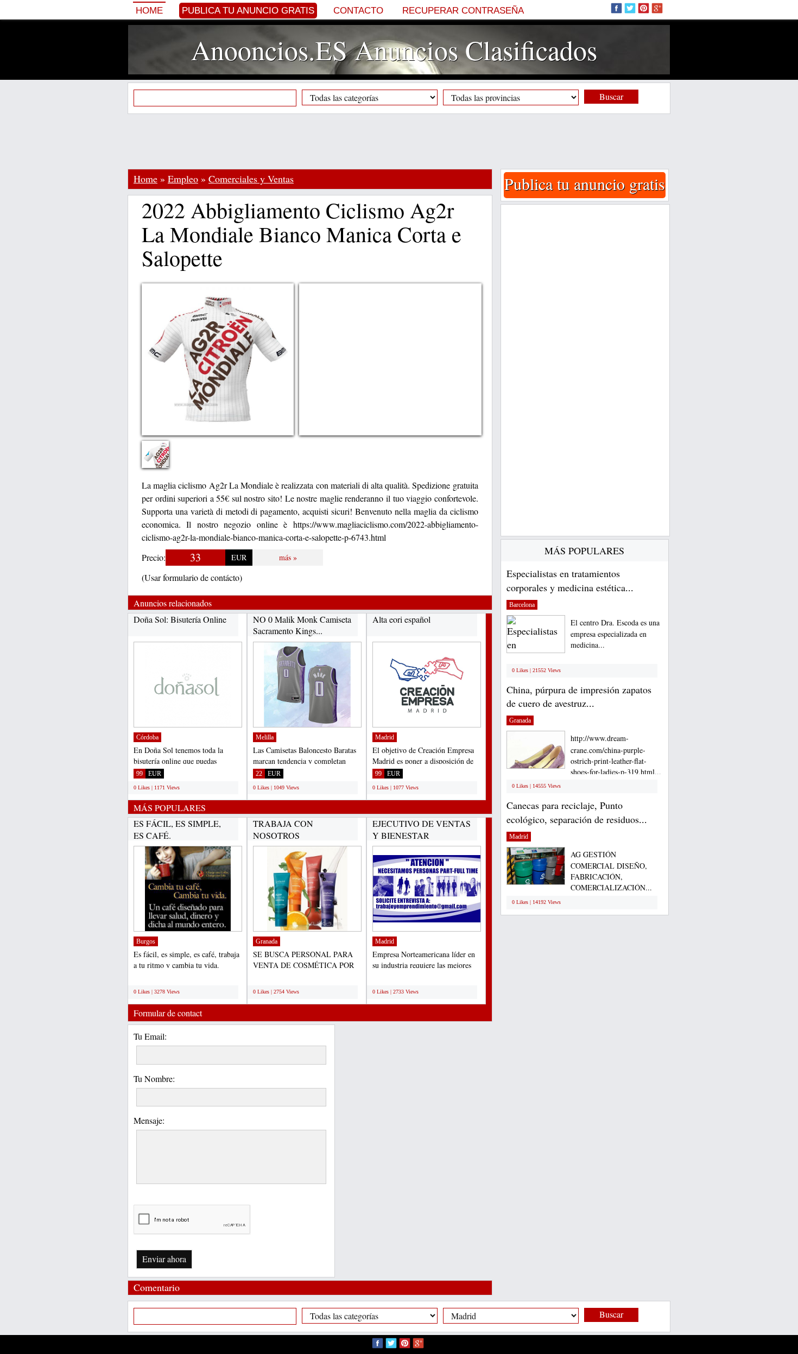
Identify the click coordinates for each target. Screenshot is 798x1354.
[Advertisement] (399, 141)
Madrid (384, 737)
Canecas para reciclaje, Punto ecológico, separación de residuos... (576, 812)
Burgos (145, 941)
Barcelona (522, 605)
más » (288, 557)
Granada (266, 941)
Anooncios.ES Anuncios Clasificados (394, 49)
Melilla (265, 737)
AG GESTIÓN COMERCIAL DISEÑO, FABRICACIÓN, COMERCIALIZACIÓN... (611, 871)
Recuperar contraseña (463, 10)
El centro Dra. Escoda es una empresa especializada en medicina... (615, 633)
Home (149, 10)
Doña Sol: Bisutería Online (180, 619)
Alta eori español (401, 619)
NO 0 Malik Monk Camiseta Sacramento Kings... (302, 625)
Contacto (358, 10)
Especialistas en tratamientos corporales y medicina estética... (570, 580)
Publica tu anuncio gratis (248, 10)
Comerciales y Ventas (251, 178)
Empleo (183, 178)
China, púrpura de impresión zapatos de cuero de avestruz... (578, 696)
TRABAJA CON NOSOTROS (283, 829)
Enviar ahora (164, 1258)
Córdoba (147, 737)
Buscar (611, 96)
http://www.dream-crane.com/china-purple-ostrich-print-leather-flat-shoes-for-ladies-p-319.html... (616, 755)
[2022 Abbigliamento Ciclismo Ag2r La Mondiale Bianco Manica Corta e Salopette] (163, 461)
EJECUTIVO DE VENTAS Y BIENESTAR (421, 829)
